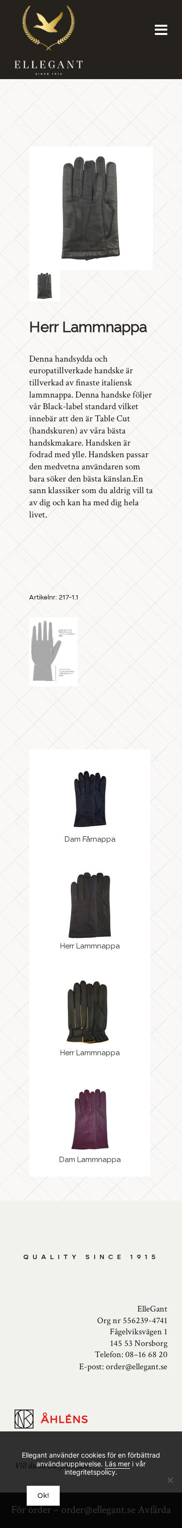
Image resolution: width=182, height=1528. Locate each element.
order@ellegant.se (136, 1366)
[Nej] (170, 1480)
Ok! (43, 1496)
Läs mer (117, 1464)
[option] (91, 208)
